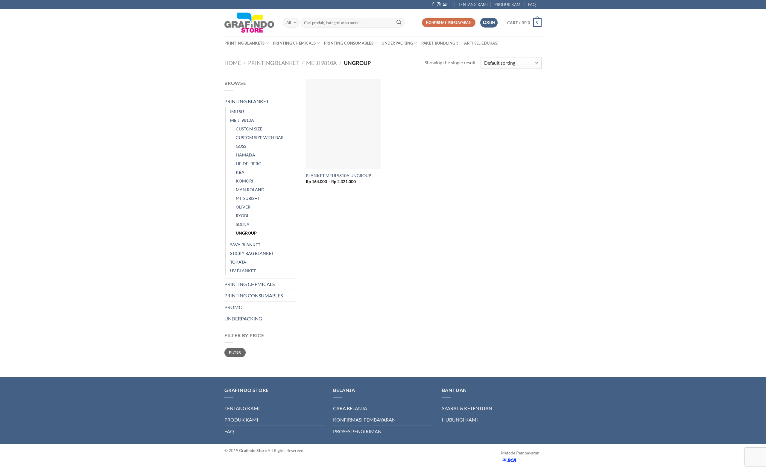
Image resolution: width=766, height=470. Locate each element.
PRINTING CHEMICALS (294, 43)
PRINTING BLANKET (273, 63)
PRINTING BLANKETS (244, 43)
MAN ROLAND (250, 189)
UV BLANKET (243, 270)
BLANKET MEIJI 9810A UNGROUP (338, 175)
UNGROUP (246, 232)
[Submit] (399, 23)
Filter (235, 352)
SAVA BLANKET (245, 244)
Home (232, 63)
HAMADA (245, 154)
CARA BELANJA (350, 408)
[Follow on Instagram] (438, 4)
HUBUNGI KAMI (460, 419)
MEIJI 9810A (321, 63)
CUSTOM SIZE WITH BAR (260, 137)
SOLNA (243, 224)
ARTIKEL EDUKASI (481, 43)
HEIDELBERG (248, 163)
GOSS (241, 146)
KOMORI (244, 180)
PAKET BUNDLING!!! (440, 43)
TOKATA (238, 261)
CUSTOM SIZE (249, 128)
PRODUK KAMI (508, 4)
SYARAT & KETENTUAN (467, 408)
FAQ (532, 4)
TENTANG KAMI (473, 4)
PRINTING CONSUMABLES (348, 43)
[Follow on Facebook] (433, 4)
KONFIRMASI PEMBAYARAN (364, 419)
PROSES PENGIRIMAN (357, 431)
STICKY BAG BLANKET (252, 253)
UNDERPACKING (397, 43)
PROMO (233, 307)
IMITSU (237, 111)
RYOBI (242, 215)
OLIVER (243, 206)
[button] (524, 22)
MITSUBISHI (247, 198)
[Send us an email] (444, 4)
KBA (240, 172)
